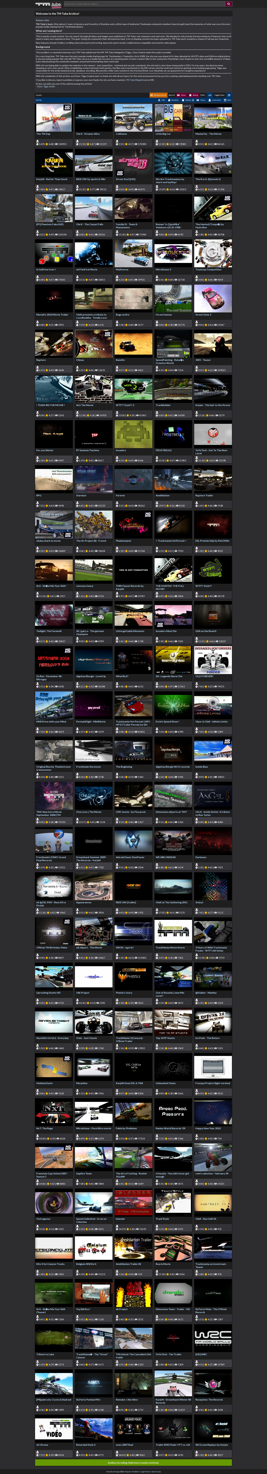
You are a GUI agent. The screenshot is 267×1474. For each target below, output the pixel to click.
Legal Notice (145, 1471)
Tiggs (45, 86)
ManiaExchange (112, 1471)
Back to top (156, 1471)
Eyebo (52, 86)
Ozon (39, 86)
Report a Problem (132, 1471)
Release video (42, 20)
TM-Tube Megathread (136, 80)
